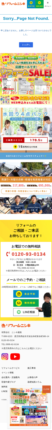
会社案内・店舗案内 (10, 377)
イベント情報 (7, 372)
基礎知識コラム (34, 382)
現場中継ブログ (8, 382)
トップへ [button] (26, 45)
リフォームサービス (10, 368)
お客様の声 (32, 377)
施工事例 (31, 368)
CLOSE (46, 389)
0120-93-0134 (29, 254)
